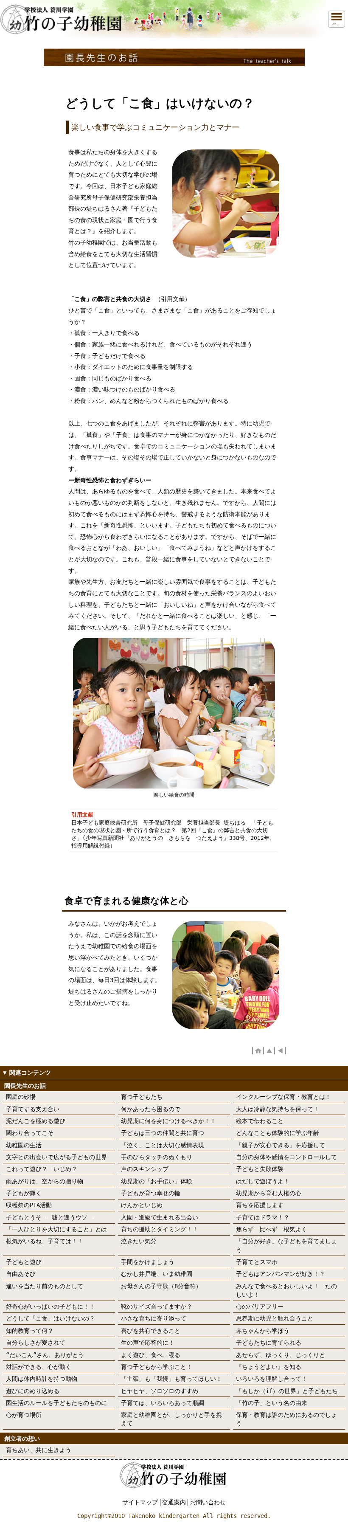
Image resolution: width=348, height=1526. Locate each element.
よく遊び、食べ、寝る (150, 1354)
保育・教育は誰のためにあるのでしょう (286, 1419)
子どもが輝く (24, 1193)
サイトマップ (140, 1502)
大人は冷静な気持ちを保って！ (277, 1109)
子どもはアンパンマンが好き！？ (280, 1273)
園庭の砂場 (21, 1096)
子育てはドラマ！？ (262, 1217)
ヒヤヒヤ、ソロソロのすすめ (159, 1391)
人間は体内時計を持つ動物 (41, 1378)
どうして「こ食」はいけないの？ (50, 1318)
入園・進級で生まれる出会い (159, 1217)
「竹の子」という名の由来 (271, 1402)
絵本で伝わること (259, 1121)
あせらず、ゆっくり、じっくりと (280, 1354)
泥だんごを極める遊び (35, 1121)
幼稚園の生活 (24, 1145)
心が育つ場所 (24, 1414)
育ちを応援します (259, 1205)
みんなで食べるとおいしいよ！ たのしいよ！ (286, 1290)
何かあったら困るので (150, 1109)
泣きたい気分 (139, 1241)
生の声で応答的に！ (147, 1342)
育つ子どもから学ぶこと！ (156, 1366)
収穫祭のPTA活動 (29, 1205)
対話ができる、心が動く (38, 1366)
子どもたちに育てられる (268, 1342)
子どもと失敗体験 (259, 1169)
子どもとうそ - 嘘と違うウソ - (50, 1217)
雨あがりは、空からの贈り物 (44, 1181)
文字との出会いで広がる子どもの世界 (56, 1157)
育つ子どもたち (142, 1096)
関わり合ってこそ (29, 1132)
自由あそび (21, 1273)
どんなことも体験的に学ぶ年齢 (277, 1132)
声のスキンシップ (144, 1169)
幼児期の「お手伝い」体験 (156, 1181)
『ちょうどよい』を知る (268, 1366)
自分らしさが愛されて (35, 1342)
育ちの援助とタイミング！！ (159, 1229)
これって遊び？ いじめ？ (41, 1169)
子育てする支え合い (32, 1109)
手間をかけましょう (147, 1262)
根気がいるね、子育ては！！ (44, 1241)
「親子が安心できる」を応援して (280, 1145)
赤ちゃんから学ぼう (262, 1330)
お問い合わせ (208, 1502)
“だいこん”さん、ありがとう (45, 1354)
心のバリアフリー (259, 1306)
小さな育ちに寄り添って (153, 1318)
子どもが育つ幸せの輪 (150, 1193)
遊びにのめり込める (32, 1391)
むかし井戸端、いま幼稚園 (156, 1273)
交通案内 (174, 1502)
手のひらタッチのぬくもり (156, 1157)
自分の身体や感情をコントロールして (286, 1157)
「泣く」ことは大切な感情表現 (162, 1145)
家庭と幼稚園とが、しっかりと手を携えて (171, 1419)
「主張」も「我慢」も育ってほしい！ (171, 1378)
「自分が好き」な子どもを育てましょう (286, 1245)
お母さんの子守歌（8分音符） (161, 1286)
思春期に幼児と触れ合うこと (274, 1318)
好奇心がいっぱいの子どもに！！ (50, 1306)
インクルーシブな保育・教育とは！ (283, 1096)
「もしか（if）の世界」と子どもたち (287, 1391)
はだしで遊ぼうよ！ (262, 1181)
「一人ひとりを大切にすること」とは (56, 1229)
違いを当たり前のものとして (44, 1286)
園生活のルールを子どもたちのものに (56, 1402)
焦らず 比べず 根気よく (271, 1229)
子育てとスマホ (257, 1262)
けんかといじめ (142, 1205)
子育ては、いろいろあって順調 (162, 1402)
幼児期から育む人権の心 (268, 1193)
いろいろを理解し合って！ (271, 1378)
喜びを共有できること (150, 1330)
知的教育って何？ (29, 1330)
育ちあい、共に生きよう (38, 1450)
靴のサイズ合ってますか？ (156, 1306)
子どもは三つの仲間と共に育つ (162, 1132)
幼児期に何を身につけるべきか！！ (168, 1121)
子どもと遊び (24, 1262)
